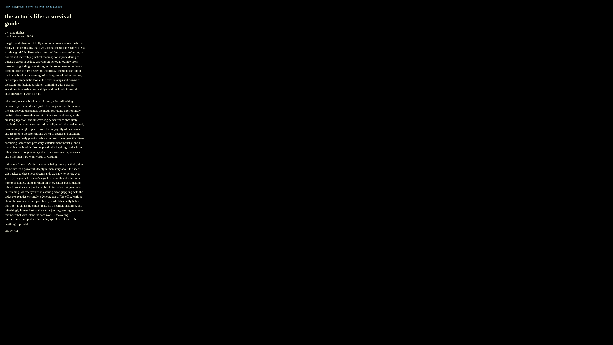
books (21, 6)
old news (39, 6)
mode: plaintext (54, 6)
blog (14, 6)
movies (29, 6)
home (7, 6)
